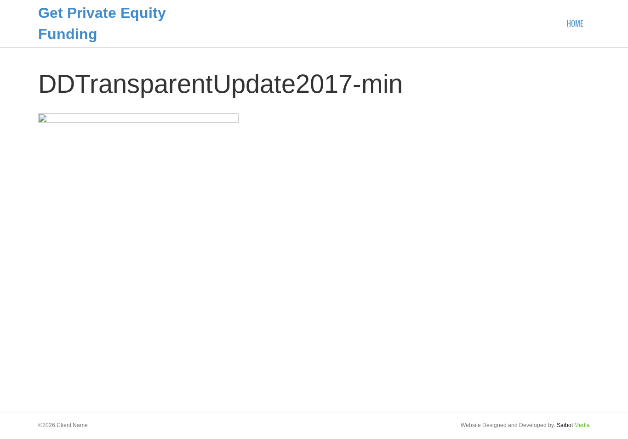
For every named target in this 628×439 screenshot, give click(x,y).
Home (575, 23)
